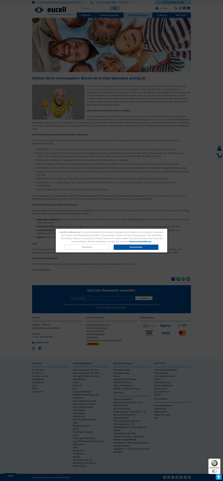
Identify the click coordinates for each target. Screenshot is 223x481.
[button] (87, 247)
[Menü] (218, 460)
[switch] (214, 471)
